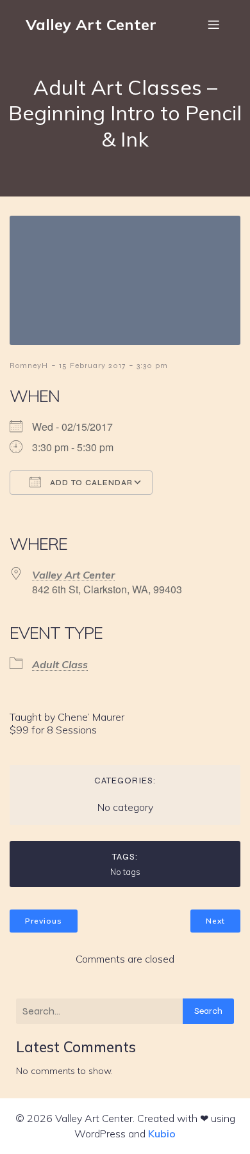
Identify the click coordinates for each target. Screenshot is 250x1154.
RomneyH (29, 365)
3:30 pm (152, 365)
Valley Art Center (73, 574)
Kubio (162, 1133)
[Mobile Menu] (213, 24)
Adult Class (60, 664)
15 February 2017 (92, 365)
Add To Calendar (90, 483)
